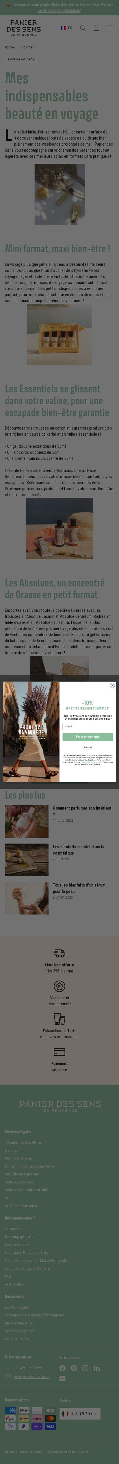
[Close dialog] (112, 685)
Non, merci (88, 747)
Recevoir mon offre (87, 737)
